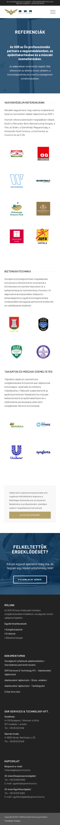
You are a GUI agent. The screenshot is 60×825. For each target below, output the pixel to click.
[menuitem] (51, 12)
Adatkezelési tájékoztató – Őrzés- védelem (25, 680)
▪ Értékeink (9, 633)
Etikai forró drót (12, 691)
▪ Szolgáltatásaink (13, 629)
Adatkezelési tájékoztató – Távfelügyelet (24, 685)
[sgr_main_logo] (24, 12)
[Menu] (51, 12)
